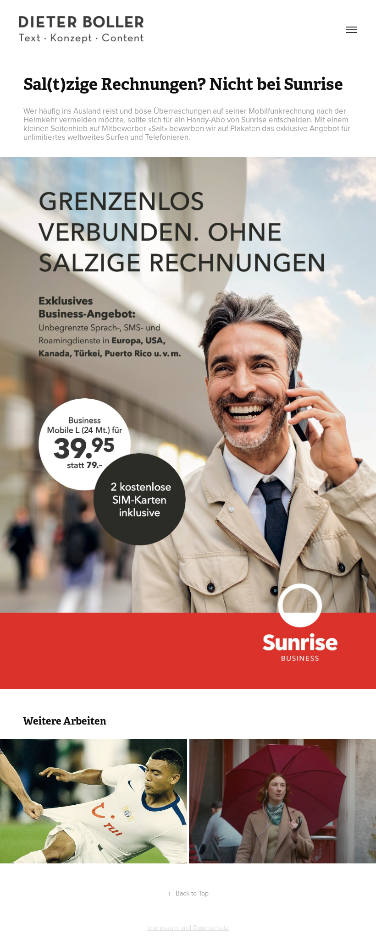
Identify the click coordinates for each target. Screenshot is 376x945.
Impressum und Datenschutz (188, 927)
